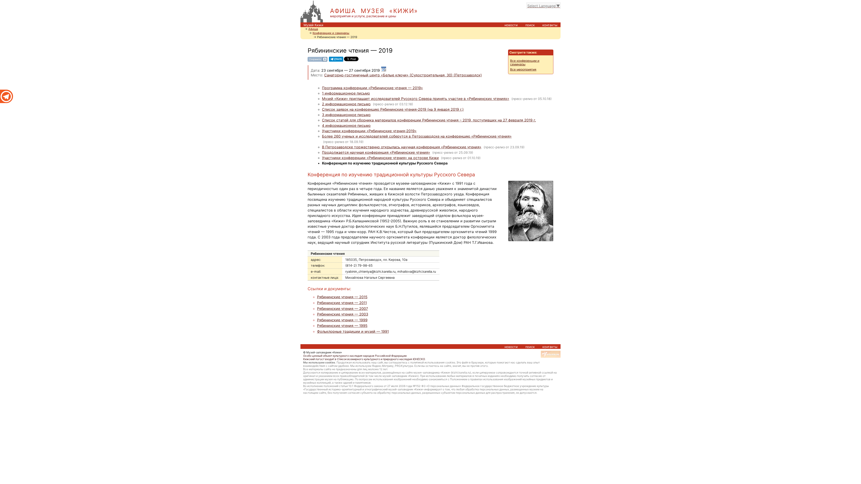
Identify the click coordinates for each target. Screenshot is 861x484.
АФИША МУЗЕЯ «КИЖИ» (374, 11)
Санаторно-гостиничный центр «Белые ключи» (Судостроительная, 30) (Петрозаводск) (403, 75)
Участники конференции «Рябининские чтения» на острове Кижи (380, 158)
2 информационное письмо (346, 104)
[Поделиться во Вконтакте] (317, 61)
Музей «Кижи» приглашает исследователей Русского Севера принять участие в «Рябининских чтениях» (415, 98)
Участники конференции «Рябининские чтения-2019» (369, 131)
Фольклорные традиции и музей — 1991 (353, 331)
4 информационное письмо (346, 125)
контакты (549, 25)
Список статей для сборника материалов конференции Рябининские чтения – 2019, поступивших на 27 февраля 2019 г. (429, 120)
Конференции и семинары (331, 33)
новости (511, 25)
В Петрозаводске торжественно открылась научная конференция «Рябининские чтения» (401, 147)
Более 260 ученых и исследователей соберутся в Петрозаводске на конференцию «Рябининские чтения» (417, 136)
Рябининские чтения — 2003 (342, 314)
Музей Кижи (313, 25)
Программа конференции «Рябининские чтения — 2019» (372, 88)
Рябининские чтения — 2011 (342, 302)
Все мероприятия (523, 69)
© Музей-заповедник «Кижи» (322, 352)
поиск (530, 25)
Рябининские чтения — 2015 (342, 297)
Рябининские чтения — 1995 (342, 325)
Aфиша (313, 29)
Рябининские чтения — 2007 (342, 308)
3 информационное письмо (346, 114)
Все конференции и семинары (524, 62)
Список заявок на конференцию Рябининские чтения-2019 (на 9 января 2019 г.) (393, 109)
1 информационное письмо (346, 93)
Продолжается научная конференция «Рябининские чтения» (376, 152)
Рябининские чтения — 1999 (342, 320)
